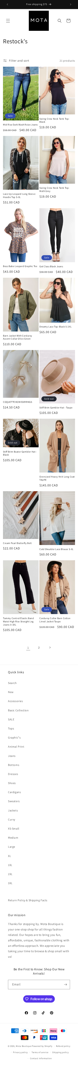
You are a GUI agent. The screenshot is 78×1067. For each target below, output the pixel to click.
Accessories (15, 701)
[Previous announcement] (7, 4)
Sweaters (14, 801)
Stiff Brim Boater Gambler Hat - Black (20, 453)
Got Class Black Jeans (51, 266)
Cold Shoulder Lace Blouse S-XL (56, 549)
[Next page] (49, 647)
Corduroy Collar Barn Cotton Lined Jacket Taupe (54, 620)
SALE (11, 719)
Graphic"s (14, 737)
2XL (10, 874)
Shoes (12, 783)
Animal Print (16, 746)
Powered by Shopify (42, 1046)
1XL (10, 865)
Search (12, 683)
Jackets (13, 810)
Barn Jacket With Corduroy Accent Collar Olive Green (17, 337)
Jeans (12, 756)
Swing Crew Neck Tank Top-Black (54, 120)
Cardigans (14, 792)
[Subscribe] (65, 984)
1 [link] (28, 648)
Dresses (13, 774)
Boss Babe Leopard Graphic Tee (20, 266)
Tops (11, 728)
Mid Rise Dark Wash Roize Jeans (20, 124)
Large (11, 846)
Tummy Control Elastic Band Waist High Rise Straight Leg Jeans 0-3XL (18, 621)
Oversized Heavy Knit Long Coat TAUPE (57, 478)
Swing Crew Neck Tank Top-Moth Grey (54, 189)
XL (9, 856)
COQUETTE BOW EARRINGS (17, 401)
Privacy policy (20, 1052)
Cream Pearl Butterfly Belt (17, 543)
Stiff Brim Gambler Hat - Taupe (56, 407)
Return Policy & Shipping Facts (27, 900)
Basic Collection (18, 710)
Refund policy (63, 1046)
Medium (13, 837)
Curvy (11, 819)
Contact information (41, 1058)
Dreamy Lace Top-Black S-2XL (55, 326)
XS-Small (13, 828)
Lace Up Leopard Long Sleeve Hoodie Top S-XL (19, 195)
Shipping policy (60, 1052)
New (11, 692)
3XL (10, 883)
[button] (8, 20)
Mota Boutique (23, 1046)
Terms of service (40, 1052)
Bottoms (13, 765)
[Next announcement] (70, 4)
